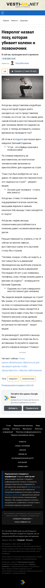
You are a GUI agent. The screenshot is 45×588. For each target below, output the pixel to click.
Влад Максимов (22, 63)
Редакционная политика (23, 426)
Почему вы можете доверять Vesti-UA (17, 385)
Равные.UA (22, 454)
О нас (8, 426)
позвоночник (28, 379)
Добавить (12, 408)
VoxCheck (16, 495)
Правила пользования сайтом (22, 435)
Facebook (21, 540)
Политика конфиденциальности (28, 432)
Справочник (23, 467)
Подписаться (32, 408)
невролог (13, 379)
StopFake (8, 495)
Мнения (22, 450)
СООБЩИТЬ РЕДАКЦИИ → (22, 519)
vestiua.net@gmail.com (22, 522)
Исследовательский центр (23, 458)
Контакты (16, 429)
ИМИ (29, 487)
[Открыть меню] (2, 12)
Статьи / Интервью (22, 446)
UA (5, 70)
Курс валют (22, 463)
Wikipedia (29, 540)
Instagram (18, 139)
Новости (22, 442)
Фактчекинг (27, 429)
